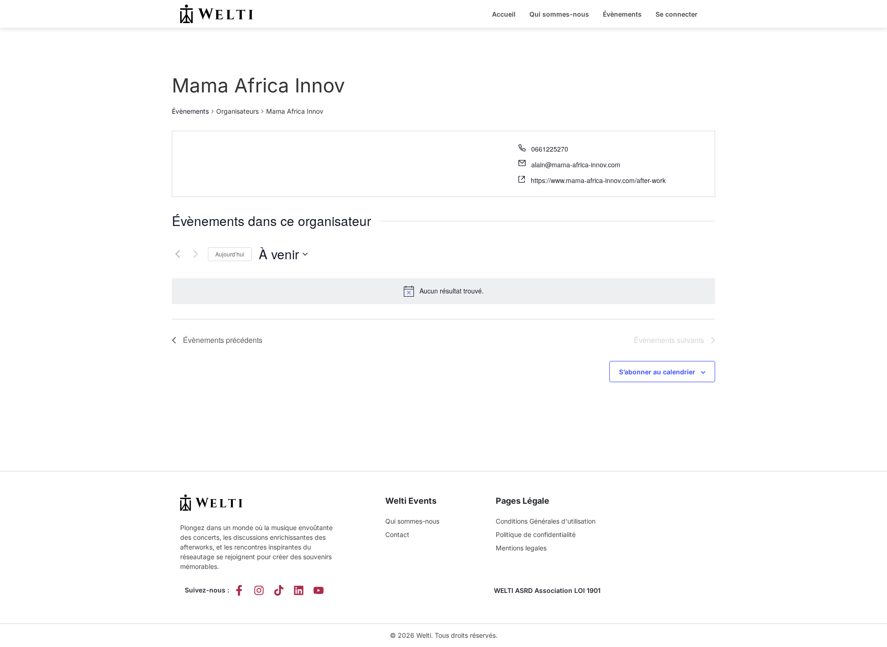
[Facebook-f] (239, 590)
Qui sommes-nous (559, 14)
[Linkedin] (298, 590)
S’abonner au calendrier (657, 372)
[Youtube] (318, 590)
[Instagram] (259, 590)
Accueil (504, 14)
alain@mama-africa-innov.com (575, 164)
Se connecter (677, 14)
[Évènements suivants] (195, 254)
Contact (397, 534)
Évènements (622, 14)
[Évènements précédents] (177, 254)
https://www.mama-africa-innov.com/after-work (598, 180)
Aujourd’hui (229, 254)
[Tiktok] (278, 590)
